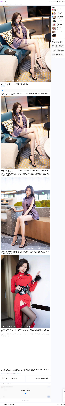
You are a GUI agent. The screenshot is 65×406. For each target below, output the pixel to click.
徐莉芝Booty (53, 46)
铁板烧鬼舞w (60, 54)
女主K (53, 45)
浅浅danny (56, 49)
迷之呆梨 (57, 54)
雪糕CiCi (53, 55)
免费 (7, 1)
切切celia (61, 42)
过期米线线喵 (54, 54)
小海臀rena (59, 45)
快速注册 (63, 1)
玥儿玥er (60, 50)
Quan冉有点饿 (57, 41)
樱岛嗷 (53, 49)
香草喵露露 (62, 55)
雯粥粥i (56, 55)
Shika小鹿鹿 (60, 41)
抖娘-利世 (60, 46)
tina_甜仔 (53, 42)
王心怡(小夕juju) (54, 50)
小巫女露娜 (56, 45)
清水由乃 (59, 49)
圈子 (5, 1)
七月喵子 (56, 42)
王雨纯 (58, 50)
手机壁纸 (57, 46)
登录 (59, 1)
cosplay (53, 41)
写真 (58, 42)
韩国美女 (59, 55)
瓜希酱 (63, 50)
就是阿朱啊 (62, 45)
